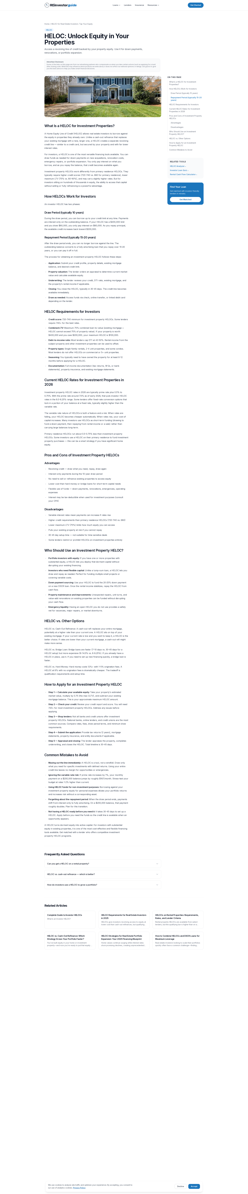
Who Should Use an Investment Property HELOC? (182, 132)
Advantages (176, 123)
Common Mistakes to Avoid (180, 150)
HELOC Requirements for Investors (184, 104)
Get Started (195, 5)
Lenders (127, 5)
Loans (115, 5)
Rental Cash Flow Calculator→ (183, 174)
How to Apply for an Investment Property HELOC (182, 144)
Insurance (139, 5)
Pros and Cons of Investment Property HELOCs (185, 117)
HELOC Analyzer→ (178, 166)
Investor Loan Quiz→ (179, 170)
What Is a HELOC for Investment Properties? (182, 83)
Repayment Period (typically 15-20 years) (186, 98)
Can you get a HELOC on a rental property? (68, 863)
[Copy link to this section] (42, 126)
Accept (194, 1186)
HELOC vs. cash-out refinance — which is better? (71, 874)
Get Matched (185, 199)
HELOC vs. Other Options (179, 138)
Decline (180, 1186)
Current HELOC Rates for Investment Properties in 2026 (184, 110)
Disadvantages (177, 127)
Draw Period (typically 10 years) (184, 93)
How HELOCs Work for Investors (183, 89)
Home (46, 24)
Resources (152, 5)
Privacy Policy (79, 1188)
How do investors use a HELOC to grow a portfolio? (72, 884)
